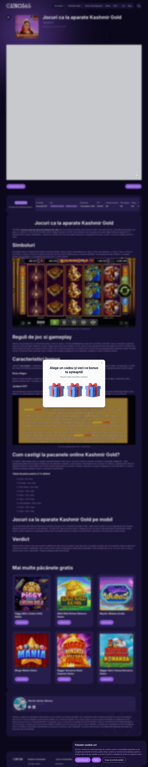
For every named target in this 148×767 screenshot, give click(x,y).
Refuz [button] (96, 760)
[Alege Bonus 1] (57, 390)
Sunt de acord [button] (82, 760)
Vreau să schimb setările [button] (114, 760)
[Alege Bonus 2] (75, 390)
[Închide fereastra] (102, 363)
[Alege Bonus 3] (93, 390)
